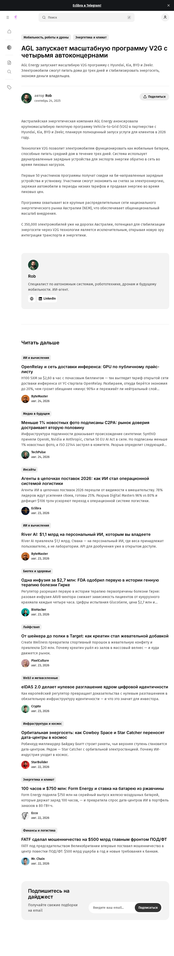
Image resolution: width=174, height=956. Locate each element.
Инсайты (29, 470)
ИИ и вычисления (36, 358)
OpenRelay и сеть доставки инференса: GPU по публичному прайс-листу (90, 369)
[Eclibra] (16, 17)
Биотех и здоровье (37, 571)
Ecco (34, 813)
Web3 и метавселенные (40, 678)
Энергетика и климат (90, 37)
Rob (48, 95)
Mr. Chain (38, 859)
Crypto (36, 706)
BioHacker (38, 610)
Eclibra (36, 508)
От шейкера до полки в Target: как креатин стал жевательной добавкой (95, 636)
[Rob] (26, 98)
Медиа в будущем (36, 414)
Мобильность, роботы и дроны (46, 37)
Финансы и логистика (39, 830)
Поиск (52, 17)
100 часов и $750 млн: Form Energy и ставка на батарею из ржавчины (92, 788)
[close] (168, 5)
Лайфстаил (31, 627)
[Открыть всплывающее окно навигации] (8, 17)
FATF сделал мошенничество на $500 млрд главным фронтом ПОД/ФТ (94, 839)
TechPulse (38, 452)
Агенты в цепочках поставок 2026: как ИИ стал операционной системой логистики (85, 481)
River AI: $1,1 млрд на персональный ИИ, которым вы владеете (86, 534)
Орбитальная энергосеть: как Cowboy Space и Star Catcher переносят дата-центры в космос (92, 735)
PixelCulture (40, 661)
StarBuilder (39, 762)
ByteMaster (39, 396)
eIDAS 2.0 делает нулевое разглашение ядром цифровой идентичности (94, 686)
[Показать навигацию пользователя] (165, 17)
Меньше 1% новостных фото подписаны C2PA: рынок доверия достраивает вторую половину (85, 425)
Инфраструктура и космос (42, 724)
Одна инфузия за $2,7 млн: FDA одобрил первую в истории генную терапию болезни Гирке (90, 582)
